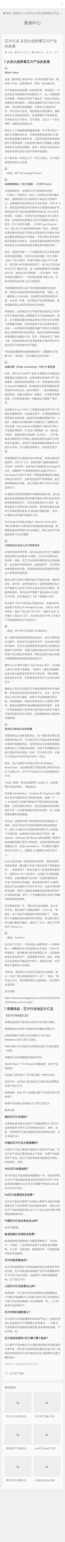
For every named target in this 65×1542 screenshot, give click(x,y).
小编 (10, 52)
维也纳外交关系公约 (27, 1364)
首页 (8, 13)
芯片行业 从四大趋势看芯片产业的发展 (26, 1416)
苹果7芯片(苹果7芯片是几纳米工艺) (24, 1480)
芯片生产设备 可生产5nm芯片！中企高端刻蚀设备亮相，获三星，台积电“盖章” (18, 1373)
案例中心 (18, 13)
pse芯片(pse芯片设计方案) (49, 1448)
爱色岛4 (9, 1364)
